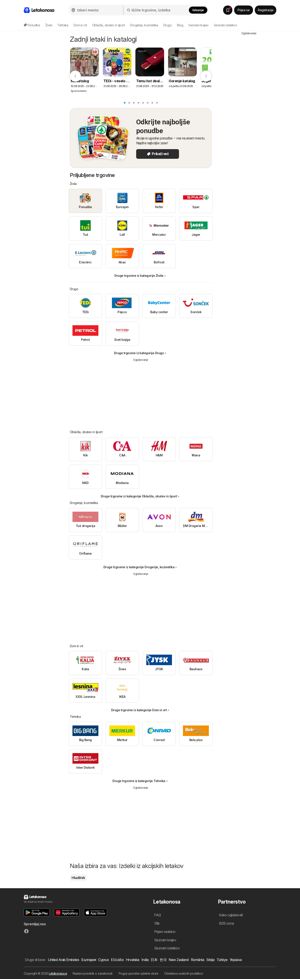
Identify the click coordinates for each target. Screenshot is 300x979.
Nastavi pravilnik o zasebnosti (92, 973)
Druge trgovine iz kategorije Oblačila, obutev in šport (139, 496)
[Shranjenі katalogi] (227, 10)
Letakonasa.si (58, 973)
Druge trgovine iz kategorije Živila (138, 275)
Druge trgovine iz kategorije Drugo (139, 353)
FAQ (157, 915)
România (197, 960)
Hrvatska (132, 960)
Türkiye (222, 960)
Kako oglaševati (231, 915)
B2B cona (226, 923)
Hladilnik (78, 877)
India (144, 960)
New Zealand (178, 960)
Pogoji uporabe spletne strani (138, 973)
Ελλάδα (117, 960)
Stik (157, 923)
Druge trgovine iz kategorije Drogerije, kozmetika (138, 567)
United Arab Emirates (63, 960)
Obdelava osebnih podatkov (183, 973)
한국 (163, 960)
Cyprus (103, 960)
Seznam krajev (198, 25)
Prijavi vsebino (164, 931)
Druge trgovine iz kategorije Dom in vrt (139, 710)
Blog (180, 25)
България (88, 960)
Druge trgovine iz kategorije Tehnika (138, 781)
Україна (236, 960)
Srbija (210, 960)
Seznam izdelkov (225, 25)
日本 (154, 960)
